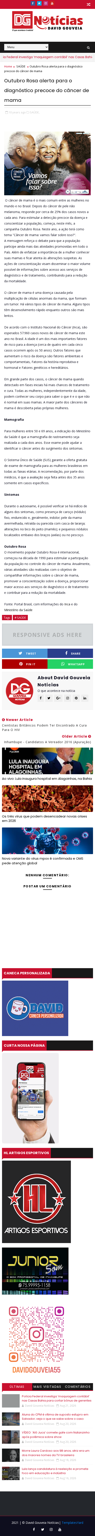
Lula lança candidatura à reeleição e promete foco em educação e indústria (55, 1471)
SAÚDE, (35, 112)
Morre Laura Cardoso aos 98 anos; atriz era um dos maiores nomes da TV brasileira (55, 1453)
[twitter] (39, 3)
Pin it (31, 664)
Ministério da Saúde (18, 610)
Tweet (31, 653)
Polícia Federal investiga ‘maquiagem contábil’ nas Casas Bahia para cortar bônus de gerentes (56, 1398)
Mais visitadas (47, 1386)
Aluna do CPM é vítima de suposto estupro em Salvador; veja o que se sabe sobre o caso (55, 1416)
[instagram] (46, 3)
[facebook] (33, 3)
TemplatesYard (72, 1522)
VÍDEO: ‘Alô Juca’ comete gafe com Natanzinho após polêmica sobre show (56, 1434)
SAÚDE (20, 66)
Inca (67, 604)
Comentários (78, 1386)
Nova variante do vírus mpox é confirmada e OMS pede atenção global (42, 860)
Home (8, 66)
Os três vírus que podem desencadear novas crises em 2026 (44, 818)
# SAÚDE (20, 618)
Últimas (17, 1386)
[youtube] (52, 3)
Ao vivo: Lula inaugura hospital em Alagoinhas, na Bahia (47, 778)
